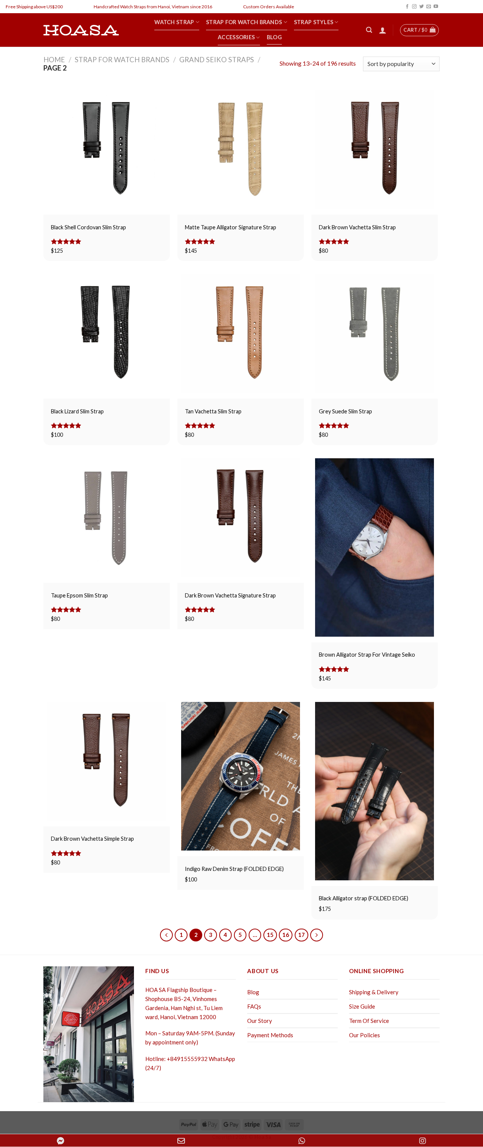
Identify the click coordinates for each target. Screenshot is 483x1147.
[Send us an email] (428, 6)
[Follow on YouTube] (436, 6)
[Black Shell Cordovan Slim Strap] (106, 149)
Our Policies (364, 1035)
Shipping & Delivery (373, 992)
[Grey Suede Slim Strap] (374, 333)
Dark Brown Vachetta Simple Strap (92, 838)
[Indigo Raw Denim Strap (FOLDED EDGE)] (240, 776)
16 (285, 934)
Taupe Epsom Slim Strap (79, 595)
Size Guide (362, 1006)
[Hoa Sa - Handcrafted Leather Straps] (81, 30)
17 (301, 934)
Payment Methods (270, 1035)
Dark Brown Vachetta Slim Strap (357, 227)
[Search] (369, 30)
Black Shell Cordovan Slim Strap (88, 227)
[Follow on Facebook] (407, 6)
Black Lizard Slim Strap (77, 411)
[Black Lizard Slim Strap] (106, 333)
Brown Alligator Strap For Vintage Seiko (367, 654)
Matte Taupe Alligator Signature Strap (230, 227)
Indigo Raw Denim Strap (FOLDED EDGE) (234, 869)
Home (54, 59)
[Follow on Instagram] (414, 6)
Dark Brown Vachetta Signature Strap (230, 595)
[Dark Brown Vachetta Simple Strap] (106, 761)
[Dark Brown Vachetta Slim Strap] (374, 149)
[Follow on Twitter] (421, 6)
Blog (253, 992)
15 (270, 934)
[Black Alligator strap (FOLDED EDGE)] (374, 791)
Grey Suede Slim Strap (345, 411)
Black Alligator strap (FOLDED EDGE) (363, 898)
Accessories (236, 37)
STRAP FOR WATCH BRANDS (122, 59)
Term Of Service (369, 1020)
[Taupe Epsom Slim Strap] (106, 517)
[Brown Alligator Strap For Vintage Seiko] (374, 547)
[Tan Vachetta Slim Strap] (240, 333)
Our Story (259, 1020)
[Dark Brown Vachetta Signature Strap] (240, 517)
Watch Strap (174, 22)
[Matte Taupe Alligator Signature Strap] (240, 149)
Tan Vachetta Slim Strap (213, 411)
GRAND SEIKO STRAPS (216, 59)
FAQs (254, 1006)
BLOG (274, 37)
